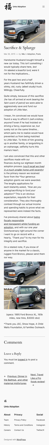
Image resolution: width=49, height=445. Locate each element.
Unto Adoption (19, 6)
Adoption (31, 54)
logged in (22, 359)
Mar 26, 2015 (9, 54)
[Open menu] (43, 6)
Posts (38, 54)
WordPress (21, 439)
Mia (23, 54)
